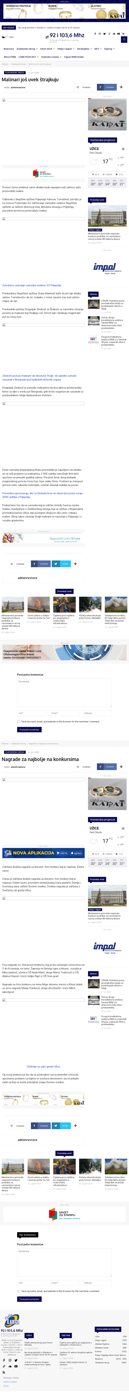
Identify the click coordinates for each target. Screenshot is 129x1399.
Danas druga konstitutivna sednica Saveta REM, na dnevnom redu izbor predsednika (112, 322)
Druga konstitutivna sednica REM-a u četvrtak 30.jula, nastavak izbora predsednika (113, 340)
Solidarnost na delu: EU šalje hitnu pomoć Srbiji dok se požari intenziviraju (115, 619)
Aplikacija (123, 1397)
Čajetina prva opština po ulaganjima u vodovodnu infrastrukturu (63, 619)
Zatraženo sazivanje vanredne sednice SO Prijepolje (31, 285)
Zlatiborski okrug (18, 64)
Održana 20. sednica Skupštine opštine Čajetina (76, 1353)
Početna (5, 64)
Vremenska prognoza (102, 140)
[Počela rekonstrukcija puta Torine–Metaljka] (90, 605)
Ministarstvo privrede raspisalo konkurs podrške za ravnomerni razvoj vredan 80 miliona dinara (104, 236)
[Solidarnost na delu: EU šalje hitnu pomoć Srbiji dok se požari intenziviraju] (116, 605)
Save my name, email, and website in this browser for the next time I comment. (60, 721)
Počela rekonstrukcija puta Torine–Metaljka (90, 616)
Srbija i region (95, 230)
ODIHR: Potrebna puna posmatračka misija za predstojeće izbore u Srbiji (112, 304)
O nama (73, 1397)
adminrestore (18, 87)
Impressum (93, 1397)
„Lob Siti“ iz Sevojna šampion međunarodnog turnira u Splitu (38, 1363)
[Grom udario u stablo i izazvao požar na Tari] (39, 605)
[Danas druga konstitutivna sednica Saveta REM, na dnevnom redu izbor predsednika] (94, 321)
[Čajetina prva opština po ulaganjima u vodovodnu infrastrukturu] (64, 605)
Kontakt (83, 1397)
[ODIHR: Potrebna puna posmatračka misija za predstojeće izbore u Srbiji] (94, 304)
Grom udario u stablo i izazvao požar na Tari (39, 616)
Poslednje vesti (97, 200)
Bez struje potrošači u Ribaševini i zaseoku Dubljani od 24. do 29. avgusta (49, 27)
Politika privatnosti (108, 1397)
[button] (124, 39)
